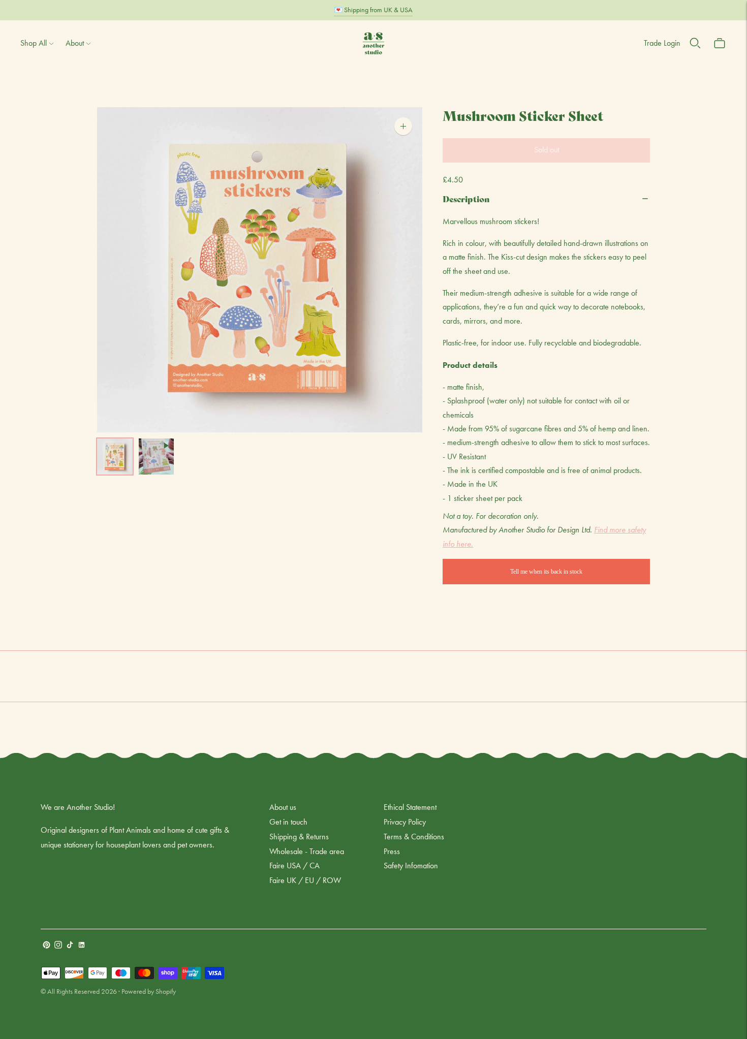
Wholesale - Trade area (306, 851)
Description (466, 198)
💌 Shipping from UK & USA (373, 9)
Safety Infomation (411, 865)
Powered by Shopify (148, 991)
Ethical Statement (410, 807)
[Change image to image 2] (156, 456)
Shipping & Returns (299, 836)
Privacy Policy (405, 821)
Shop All (33, 43)
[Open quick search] (695, 43)
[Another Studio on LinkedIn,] (81, 945)
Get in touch (288, 821)
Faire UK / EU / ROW (305, 880)
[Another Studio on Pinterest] (46, 945)
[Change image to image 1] (115, 456)
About (75, 43)
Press (392, 851)
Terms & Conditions (414, 836)
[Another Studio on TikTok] (70, 945)
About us (282, 807)
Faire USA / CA (294, 865)
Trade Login (662, 43)
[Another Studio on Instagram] (58, 945)
